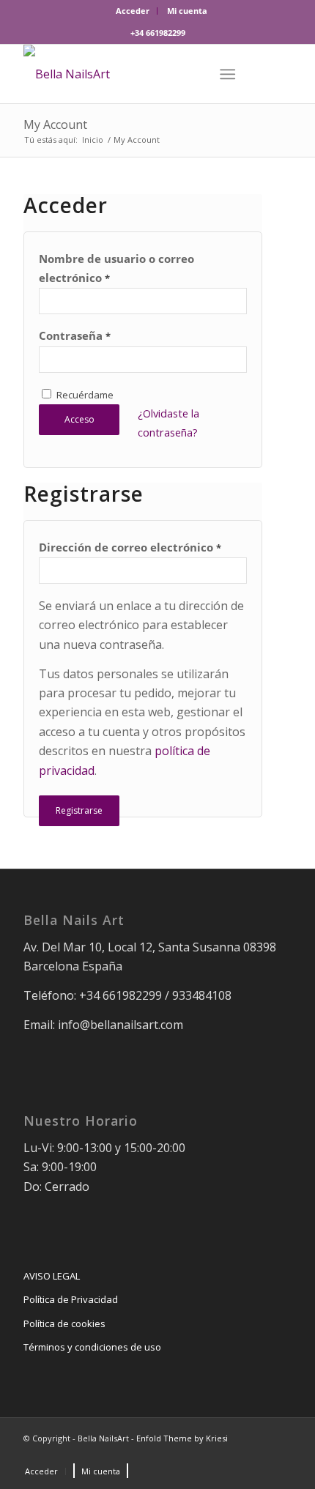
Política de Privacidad (70, 1299)
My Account (55, 124)
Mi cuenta (187, 10)
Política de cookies (64, 1323)
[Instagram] (281, 1456)
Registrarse (79, 810)
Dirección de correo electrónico (130, 547)
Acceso (79, 419)
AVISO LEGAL (51, 1275)
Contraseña (75, 335)
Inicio (92, 139)
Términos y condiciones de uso (92, 1347)
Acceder (132, 10)
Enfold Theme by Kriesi (182, 1438)
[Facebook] (259, 1456)
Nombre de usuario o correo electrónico (116, 268)
